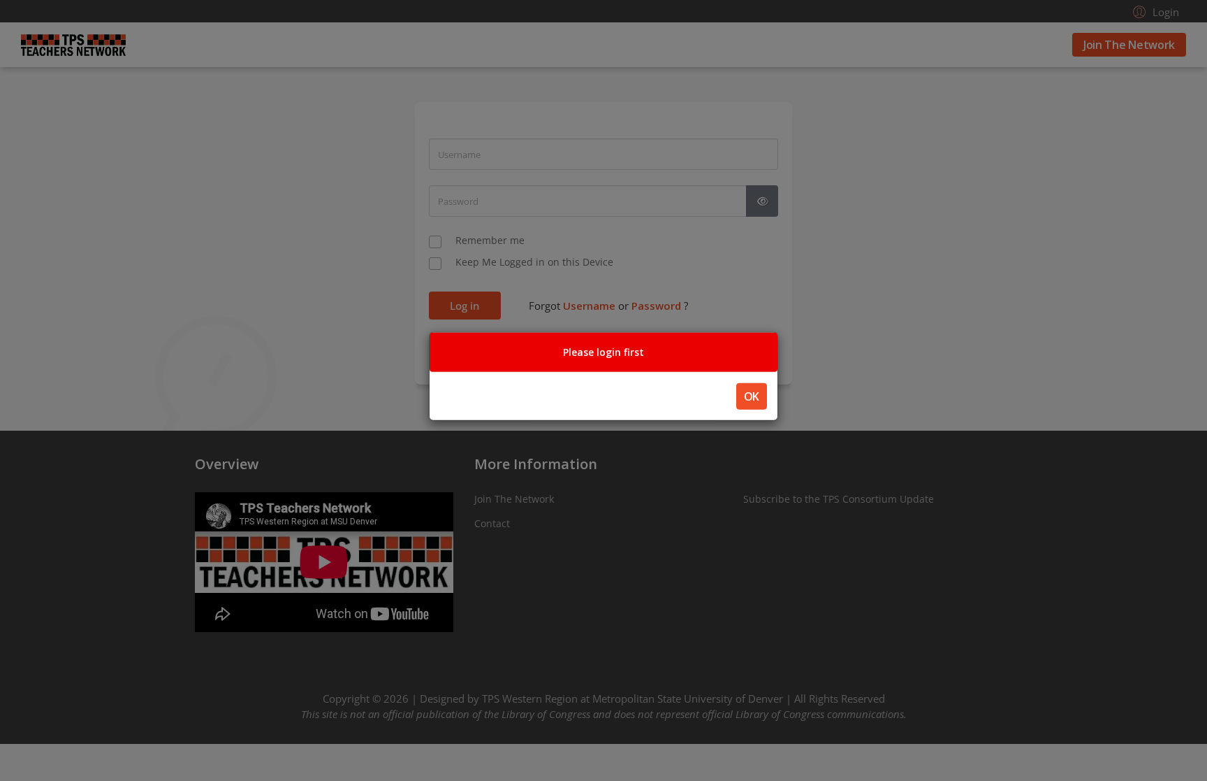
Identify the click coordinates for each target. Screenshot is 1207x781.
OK (751, 396)
